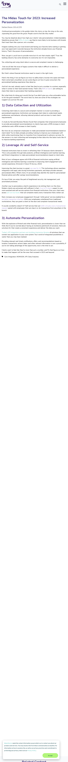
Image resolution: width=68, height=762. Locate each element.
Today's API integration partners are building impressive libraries (25, 232)
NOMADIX (20, 257)
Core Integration (10, 257)
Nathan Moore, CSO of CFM (12, 27)
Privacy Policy (31, 750)
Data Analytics (33, 257)
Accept (50, 755)
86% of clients (47, 89)
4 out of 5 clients (46, 188)
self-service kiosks (13, 193)
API (26, 257)
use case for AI (35, 168)
